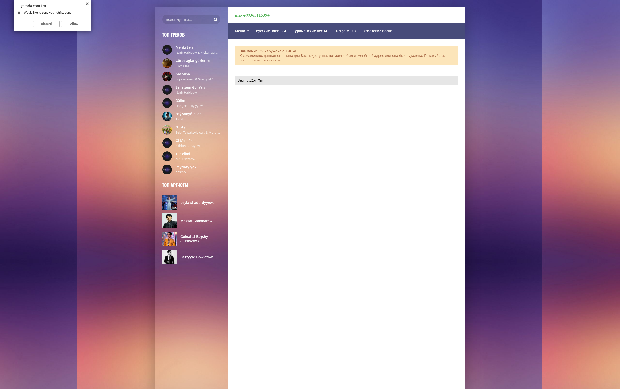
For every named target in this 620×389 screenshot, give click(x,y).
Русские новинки (271, 31)
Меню (240, 31)
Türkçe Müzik (345, 31)
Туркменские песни (310, 31)
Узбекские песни (378, 31)
